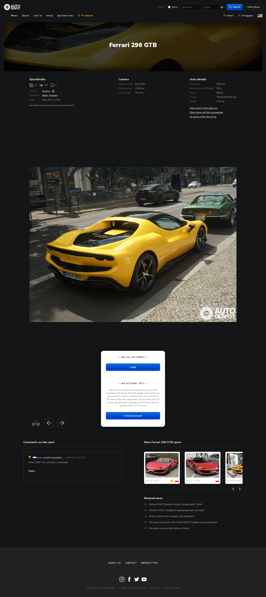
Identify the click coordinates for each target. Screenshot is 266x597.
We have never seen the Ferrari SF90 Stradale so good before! (183, 522)
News (161, 7)
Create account (133, 415)
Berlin (45, 95)
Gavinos (46, 91)
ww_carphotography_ (62, 457)
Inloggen (247, 15)
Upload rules (65, 15)
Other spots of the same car (203, 108)
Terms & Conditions (132, 588)
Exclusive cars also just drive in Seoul (169, 528)
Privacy (155, 588)
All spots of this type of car (203, 116)
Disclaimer (172, 588)
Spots (174, 7)
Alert (230, 15)
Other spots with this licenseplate (206, 112)
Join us (38, 15)
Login (133, 367)
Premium (87, 15)
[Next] (239, 489)
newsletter (149, 563)
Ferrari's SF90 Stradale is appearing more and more (176, 510)
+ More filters (253, 7)
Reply (44, 470)
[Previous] (233, 489)
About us (114, 563)
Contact (131, 563)
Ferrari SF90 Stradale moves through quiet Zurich (175, 504)
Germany (53, 95)
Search (236, 7)
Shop (49, 15)
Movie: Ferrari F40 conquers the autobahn (171, 516)
